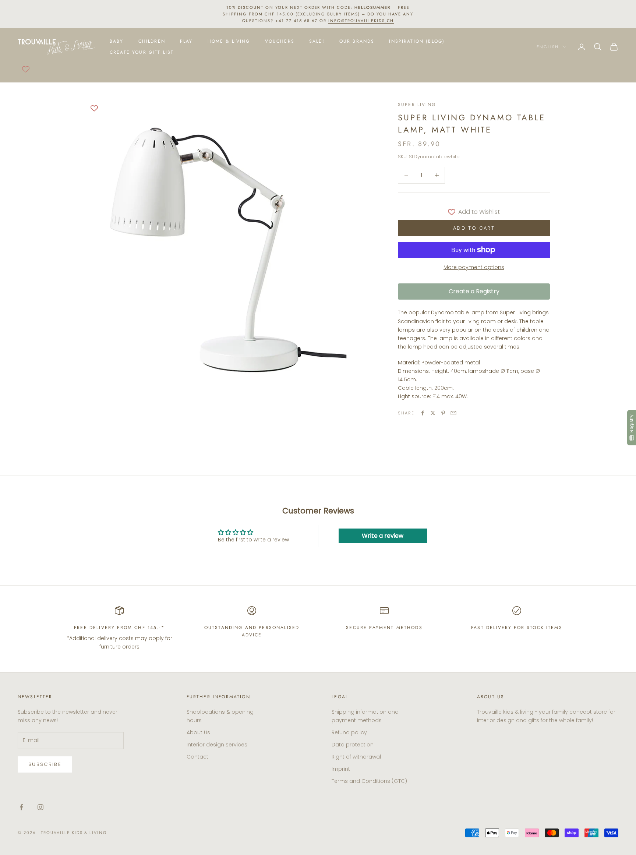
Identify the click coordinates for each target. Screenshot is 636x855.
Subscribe (44, 764)
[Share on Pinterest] (443, 413)
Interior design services (217, 744)
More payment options (474, 267)
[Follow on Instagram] (40, 807)
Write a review (382, 535)
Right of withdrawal (356, 756)
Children (151, 41)
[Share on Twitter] (433, 413)
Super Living (417, 104)
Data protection (353, 744)
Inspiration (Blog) (417, 41)
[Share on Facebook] (422, 413)
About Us (198, 732)
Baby (117, 41)
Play (186, 41)
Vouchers (279, 41)
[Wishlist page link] (25, 69)
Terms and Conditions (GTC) (369, 781)
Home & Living (229, 41)
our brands (357, 41)
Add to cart (474, 228)
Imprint (341, 769)
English (548, 47)
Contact (197, 756)
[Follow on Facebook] (21, 807)
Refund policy (349, 732)
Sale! (317, 41)
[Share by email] (453, 413)
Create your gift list (142, 52)
